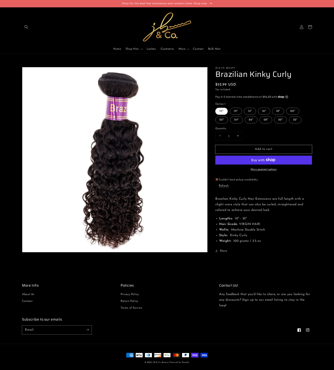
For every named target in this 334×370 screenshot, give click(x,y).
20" (292, 110)
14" (250, 110)
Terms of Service (131, 307)
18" (278, 110)
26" (251, 119)
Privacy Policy (130, 294)
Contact (27, 301)
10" (221, 110)
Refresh (224, 185)
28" (266, 119)
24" (236, 119)
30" (280, 119)
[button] (26, 27)
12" (236, 110)
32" (295, 119)
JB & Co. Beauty (161, 362)
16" (264, 110)
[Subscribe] (87, 330)
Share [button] (223, 250)
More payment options (264, 169)
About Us (28, 294)
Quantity (220, 128)
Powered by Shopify (179, 362)
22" (221, 119)
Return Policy (129, 301)
